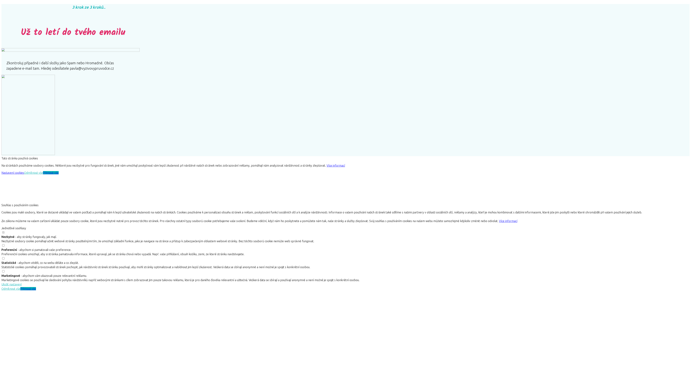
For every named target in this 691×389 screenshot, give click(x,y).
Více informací (336, 165)
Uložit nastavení (11, 284)
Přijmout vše (51, 172)
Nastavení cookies (12, 172)
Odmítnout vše (33, 172)
